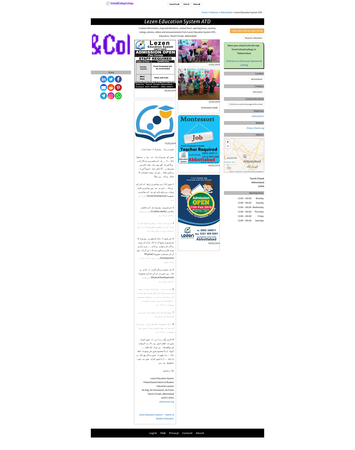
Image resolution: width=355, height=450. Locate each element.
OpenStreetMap (249, 171)
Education (257, 92)
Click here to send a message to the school (246, 104)
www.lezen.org (166, 401)
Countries (173, 4)
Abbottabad (226, 12)
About (199, 433)
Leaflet (231, 171)
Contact (187, 433)
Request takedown (253, 38)
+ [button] (228, 142)
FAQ (162, 433)
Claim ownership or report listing (247, 31)
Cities (185, 4)
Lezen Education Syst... (226, 162)
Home (195, 4)
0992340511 (258, 116)
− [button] (228, 146)
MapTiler (239, 171)
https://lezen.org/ (255, 128)
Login (152, 433)
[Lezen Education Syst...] (245, 156)
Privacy (173, 433)
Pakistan (214, 12)
